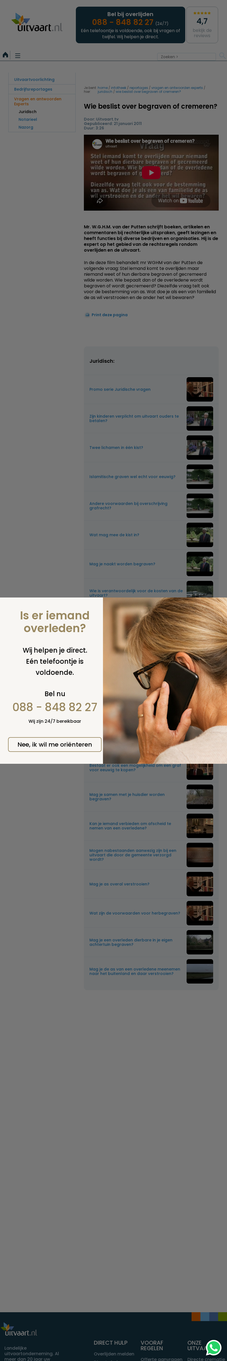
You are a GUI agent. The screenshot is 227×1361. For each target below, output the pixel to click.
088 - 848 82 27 (54, 707)
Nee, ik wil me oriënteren (54, 744)
